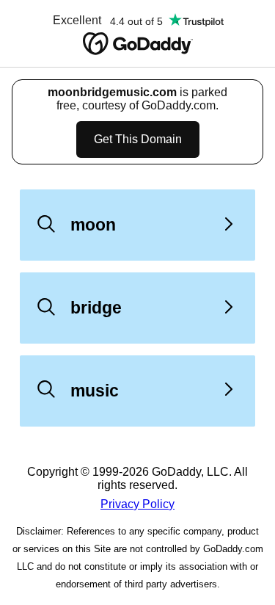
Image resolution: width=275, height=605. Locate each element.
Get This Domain (138, 139)
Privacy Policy (137, 504)
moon (93, 224)
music (94, 390)
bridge (96, 307)
